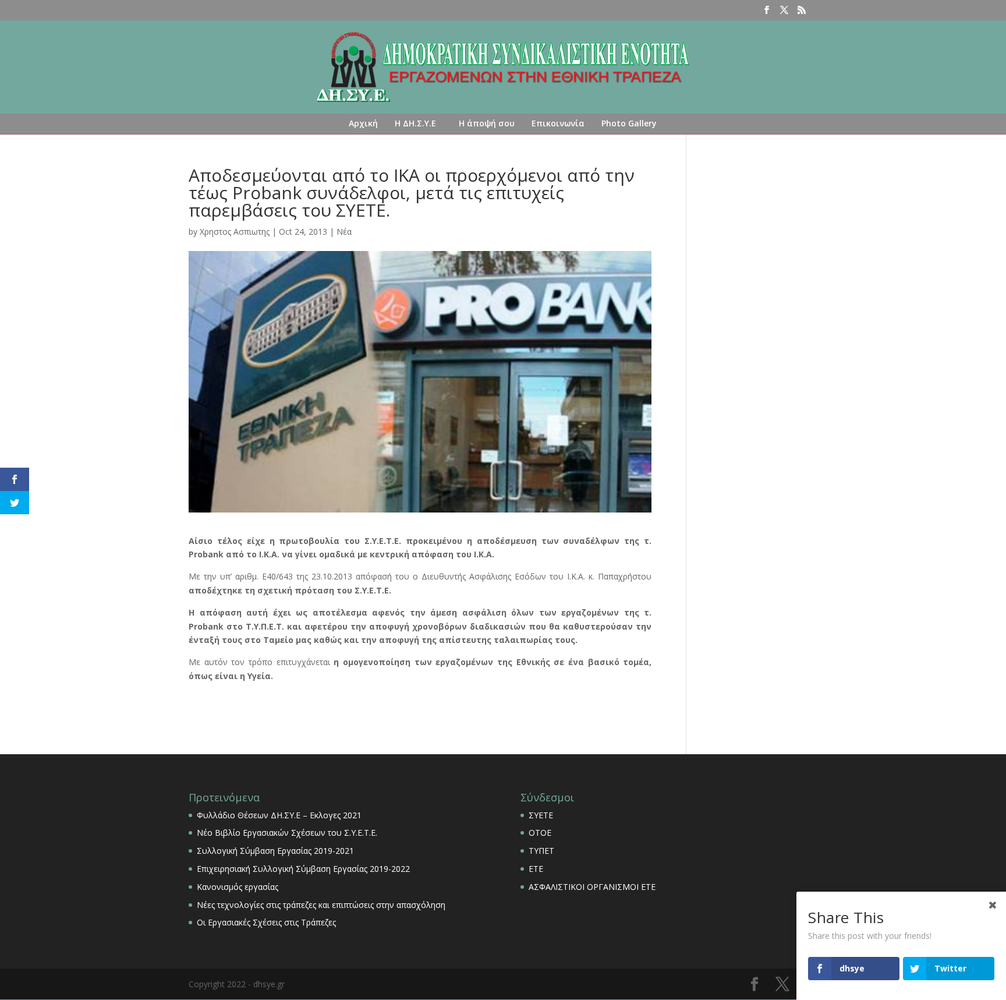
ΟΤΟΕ (540, 832)
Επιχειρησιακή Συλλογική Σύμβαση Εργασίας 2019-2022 (303, 868)
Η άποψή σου (487, 123)
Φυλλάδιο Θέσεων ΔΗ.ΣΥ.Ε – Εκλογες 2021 (279, 815)
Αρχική (363, 123)
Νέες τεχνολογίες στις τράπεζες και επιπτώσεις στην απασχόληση (321, 904)
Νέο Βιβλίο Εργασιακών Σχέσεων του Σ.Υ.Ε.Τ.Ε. (287, 832)
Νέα (344, 231)
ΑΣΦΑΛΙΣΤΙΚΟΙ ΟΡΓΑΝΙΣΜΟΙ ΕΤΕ (592, 886)
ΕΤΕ (536, 868)
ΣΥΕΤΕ (541, 815)
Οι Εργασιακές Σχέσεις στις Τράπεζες (266, 922)
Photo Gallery (629, 123)
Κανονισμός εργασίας (237, 886)
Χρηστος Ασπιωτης (235, 231)
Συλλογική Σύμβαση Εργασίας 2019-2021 (275, 850)
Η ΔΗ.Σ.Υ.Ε (415, 123)
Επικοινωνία (558, 123)
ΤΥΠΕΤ (541, 850)
